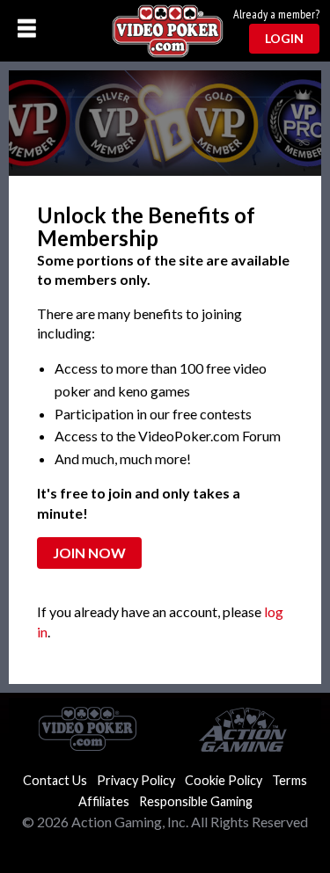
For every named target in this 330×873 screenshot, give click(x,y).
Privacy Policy (136, 780)
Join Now (89, 552)
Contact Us (55, 780)
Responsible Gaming (196, 801)
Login (284, 38)
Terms (289, 780)
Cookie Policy (223, 780)
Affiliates (103, 801)
